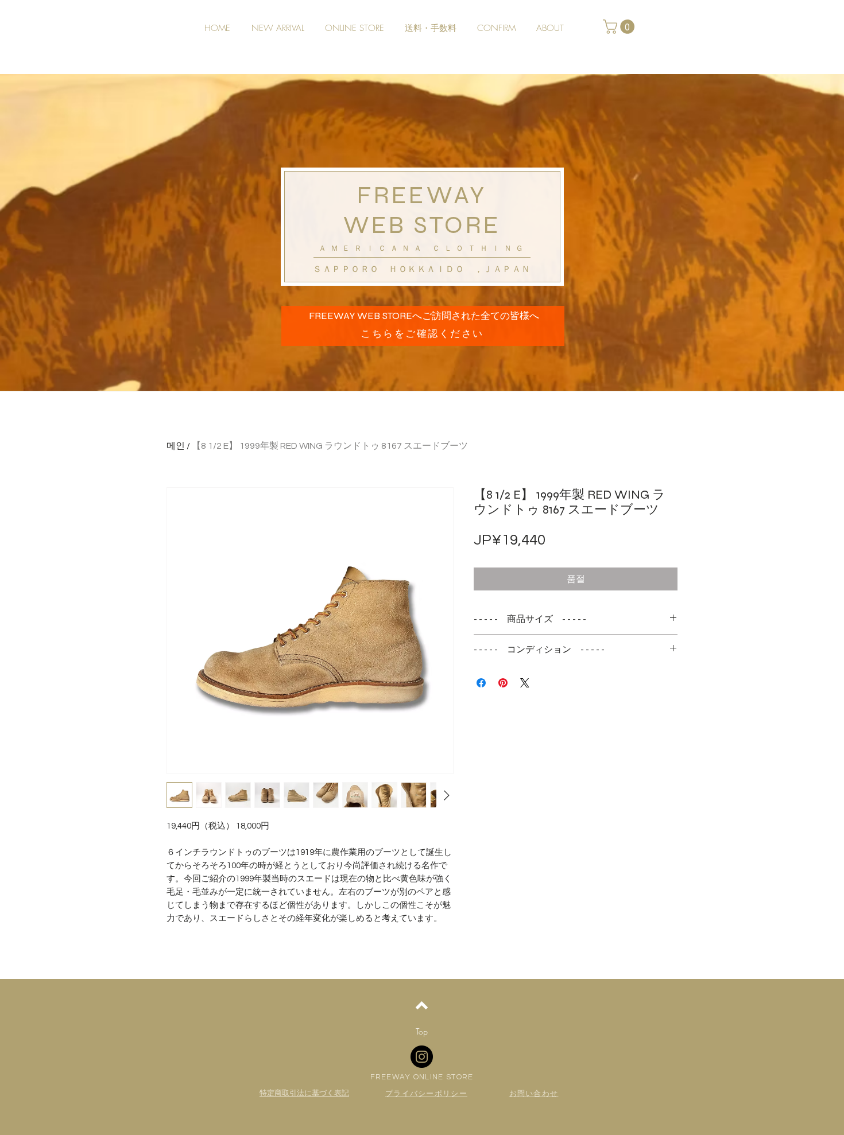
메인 (176, 445)
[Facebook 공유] (481, 683)
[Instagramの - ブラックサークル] (422, 1056)
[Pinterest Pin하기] (503, 683)
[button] (620, 27)
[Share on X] (525, 683)
